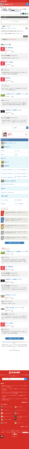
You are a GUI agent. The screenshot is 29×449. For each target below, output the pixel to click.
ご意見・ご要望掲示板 (19, 203)
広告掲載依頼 (13, 432)
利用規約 (16, 430)
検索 (25, 379)
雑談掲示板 (3, 203)
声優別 (2, 154)
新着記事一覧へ (25, 402)
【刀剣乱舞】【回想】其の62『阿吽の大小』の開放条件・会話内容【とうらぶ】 (15, 238)
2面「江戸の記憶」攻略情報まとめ (21, 169)
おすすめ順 (8, 26)
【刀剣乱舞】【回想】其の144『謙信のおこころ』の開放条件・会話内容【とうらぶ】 (15, 219)
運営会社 (8, 432)
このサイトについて (5, 430)
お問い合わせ (19, 432)
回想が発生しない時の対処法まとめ (7, 192)
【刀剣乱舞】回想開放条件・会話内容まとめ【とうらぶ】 (15, 213)
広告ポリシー (3, 432)
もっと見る (14, 127)
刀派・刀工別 (17, 150)
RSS (16, 434)
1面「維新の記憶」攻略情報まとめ (7, 169)
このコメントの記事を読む (15, 11)
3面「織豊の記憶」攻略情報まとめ (7, 173)
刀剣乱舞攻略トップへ (10, 134)
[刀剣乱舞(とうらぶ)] (3, 1)
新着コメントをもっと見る (14, 338)
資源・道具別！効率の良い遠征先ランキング (7, 185)
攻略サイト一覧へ (24, 426)
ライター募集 (26, 432)
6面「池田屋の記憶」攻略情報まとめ (21, 177)
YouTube (15, 434)
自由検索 (2, 150)
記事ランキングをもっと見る (14, 242)
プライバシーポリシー (23, 430)
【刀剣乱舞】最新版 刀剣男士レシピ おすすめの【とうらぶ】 (15, 226)
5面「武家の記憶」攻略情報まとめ (7, 177)
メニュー (1, 437)
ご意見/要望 (12, 430)
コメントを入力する (14, 21)
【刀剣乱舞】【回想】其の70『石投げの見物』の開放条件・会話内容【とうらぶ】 (15, 232)
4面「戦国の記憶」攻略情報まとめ (21, 173)
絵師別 (16, 154)
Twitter (12, 434)
